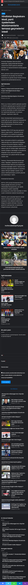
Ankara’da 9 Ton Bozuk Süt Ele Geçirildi (19, 311)
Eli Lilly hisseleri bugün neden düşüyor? (12, 486)
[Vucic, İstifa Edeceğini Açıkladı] (7, 298)
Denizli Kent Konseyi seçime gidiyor (12, 462)
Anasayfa (5, 10)
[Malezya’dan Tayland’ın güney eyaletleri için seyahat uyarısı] (6, 475)
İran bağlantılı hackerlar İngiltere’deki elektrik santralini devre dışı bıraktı (18, 493)
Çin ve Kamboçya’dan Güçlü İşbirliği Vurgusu (5, 320)
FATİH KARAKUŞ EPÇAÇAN (10, 35)
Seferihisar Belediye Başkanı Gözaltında (12, 96)
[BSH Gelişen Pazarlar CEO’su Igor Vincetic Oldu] (6, 402)
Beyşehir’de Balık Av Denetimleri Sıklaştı (17, 451)
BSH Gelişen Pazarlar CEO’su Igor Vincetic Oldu (18, 400)
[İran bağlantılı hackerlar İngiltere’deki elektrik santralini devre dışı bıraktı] (6, 493)
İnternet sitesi (4, 367)
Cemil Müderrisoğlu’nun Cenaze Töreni (20, 281)
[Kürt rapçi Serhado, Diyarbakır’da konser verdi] (7, 282)
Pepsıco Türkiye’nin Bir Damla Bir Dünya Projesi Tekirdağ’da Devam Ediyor (13, 407)
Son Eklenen (14, 389)
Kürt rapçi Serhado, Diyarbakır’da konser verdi (7, 289)
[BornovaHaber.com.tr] (14, 5)
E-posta (3, 361)
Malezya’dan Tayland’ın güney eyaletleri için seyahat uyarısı (18, 474)
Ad (2, 355)
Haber (9, 10)
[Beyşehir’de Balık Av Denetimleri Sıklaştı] (6, 453)
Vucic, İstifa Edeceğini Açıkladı (6, 304)
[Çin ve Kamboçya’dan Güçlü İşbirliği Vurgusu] (7, 312)
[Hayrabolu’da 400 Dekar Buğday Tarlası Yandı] (6, 468)
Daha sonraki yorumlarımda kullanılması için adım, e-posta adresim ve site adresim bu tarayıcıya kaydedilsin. (13, 375)
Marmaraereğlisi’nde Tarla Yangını (21, 296)
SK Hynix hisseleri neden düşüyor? (11, 417)
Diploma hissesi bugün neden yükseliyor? (13, 500)
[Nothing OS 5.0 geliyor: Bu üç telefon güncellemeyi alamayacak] (6, 506)
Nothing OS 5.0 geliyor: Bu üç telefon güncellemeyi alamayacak (18, 505)
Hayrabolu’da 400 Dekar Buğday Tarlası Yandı (18, 467)
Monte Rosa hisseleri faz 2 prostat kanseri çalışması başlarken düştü (14, 481)
